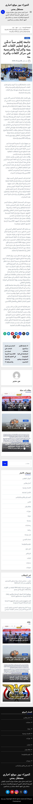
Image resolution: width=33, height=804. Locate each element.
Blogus (29, 799)
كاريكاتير (28, 553)
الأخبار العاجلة (26, 492)
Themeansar (17, 801)
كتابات (29, 558)
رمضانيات (28, 525)
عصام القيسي (27, 539)
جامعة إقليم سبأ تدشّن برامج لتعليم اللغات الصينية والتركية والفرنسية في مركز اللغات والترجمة (16, 49)
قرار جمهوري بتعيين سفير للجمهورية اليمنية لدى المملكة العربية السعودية (18, 698)
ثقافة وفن (28, 506)
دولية (29, 516)
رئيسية (29, 520)
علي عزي (28, 549)
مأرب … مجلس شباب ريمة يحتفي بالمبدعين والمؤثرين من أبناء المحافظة (17, 405)
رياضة (29, 530)
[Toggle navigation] (30, 12)
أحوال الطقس (26, 478)
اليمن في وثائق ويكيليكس (23, 497)
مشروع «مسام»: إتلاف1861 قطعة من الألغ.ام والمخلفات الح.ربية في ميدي (17, 426)
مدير (24, 61)
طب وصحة (28, 535)
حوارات (29, 511)
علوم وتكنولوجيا (26, 544)
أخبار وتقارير (27, 483)
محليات (27, 38)
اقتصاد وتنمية (27, 488)
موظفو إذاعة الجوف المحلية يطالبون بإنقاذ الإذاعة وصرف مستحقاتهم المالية (17, 446)
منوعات (28, 567)
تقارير (29, 502)
